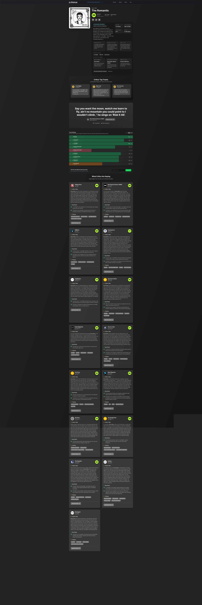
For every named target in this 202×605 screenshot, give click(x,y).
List (129, 132)
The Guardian (78, 461)
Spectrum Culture (112, 278)
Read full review (109, 119)
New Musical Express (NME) (99, 95)
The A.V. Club (111, 327)
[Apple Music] (96, 20)
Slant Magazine (112, 372)
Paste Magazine (79, 327)
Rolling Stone (76, 94)
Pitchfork (77, 417)
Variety (109, 461)
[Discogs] (99, 20)
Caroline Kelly (77, 373)
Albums (120, 2)
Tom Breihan (77, 513)
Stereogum (78, 512)
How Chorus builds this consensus (100, 71)
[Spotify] (93, 20)
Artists (126, 2)
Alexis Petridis (77, 462)
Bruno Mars (94, 8)
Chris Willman (110, 462)
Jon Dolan (76, 185)
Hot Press (77, 372)
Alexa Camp (110, 373)
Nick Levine (110, 185)
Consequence (111, 230)
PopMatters (78, 278)
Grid (131, 132)
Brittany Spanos (77, 418)
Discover (114, 2)
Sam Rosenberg (77, 328)
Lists (131, 2)
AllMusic (77, 230)
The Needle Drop (112, 417)
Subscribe (128, 170)
